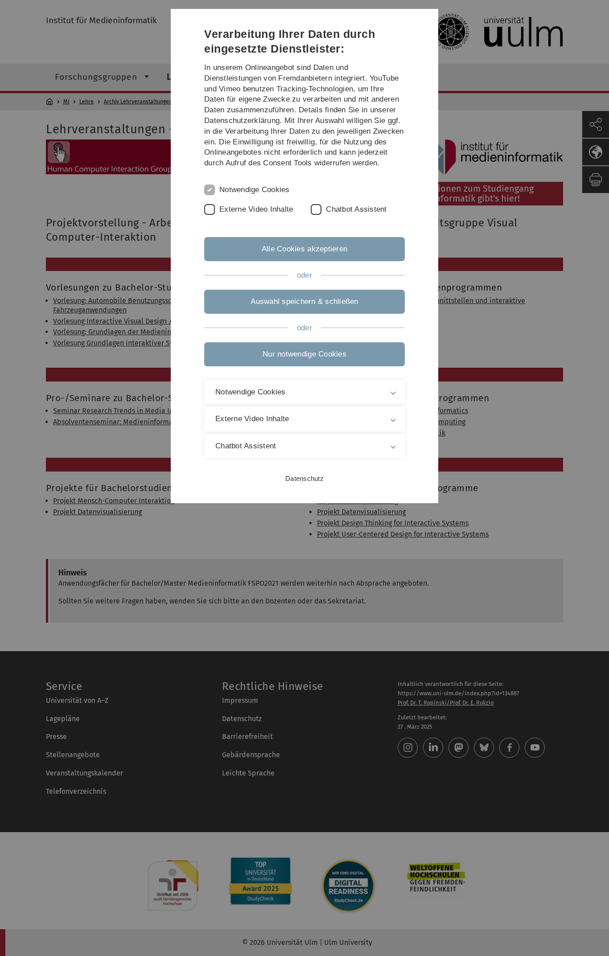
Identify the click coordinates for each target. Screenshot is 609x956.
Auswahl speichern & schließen (304, 301)
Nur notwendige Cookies (304, 354)
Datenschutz (304, 478)
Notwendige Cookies (254, 189)
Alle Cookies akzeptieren (304, 249)
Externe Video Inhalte (256, 209)
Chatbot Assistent (356, 209)
